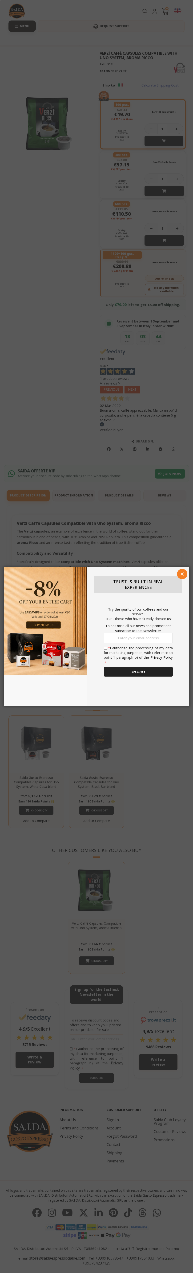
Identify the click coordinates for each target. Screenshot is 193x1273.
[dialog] (96, 636)
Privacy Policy (161, 657)
